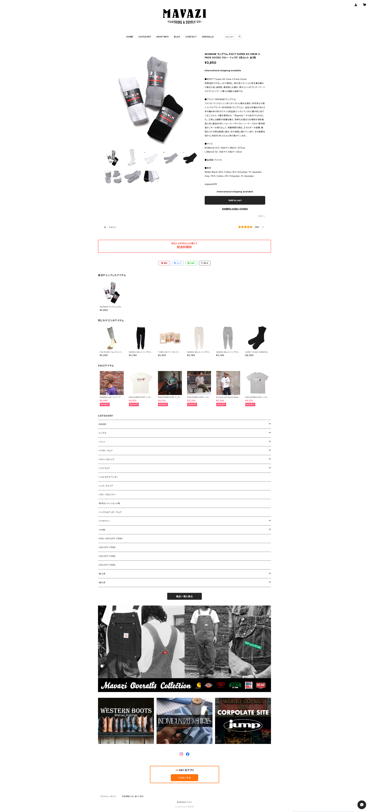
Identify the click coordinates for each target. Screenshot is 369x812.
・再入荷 (102, 582)
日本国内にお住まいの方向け (235, 209)
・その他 (101, 529)
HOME (129, 36)
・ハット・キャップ (105, 486)
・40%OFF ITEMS (107, 547)
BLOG (177, 36)
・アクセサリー (104, 521)
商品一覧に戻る (184, 596)
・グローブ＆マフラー (107, 494)
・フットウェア (104, 468)
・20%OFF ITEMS (106, 565)
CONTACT (191, 36)
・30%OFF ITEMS (106, 556)
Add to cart (235, 200)
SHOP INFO (162, 36)
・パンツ (101, 442)
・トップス (102, 433)
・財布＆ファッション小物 (109, 503)
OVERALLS (208, 36)
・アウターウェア (105, 450)
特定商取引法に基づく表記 (133, 796)
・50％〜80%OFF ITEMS (110, 538)
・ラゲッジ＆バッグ (106, 459)
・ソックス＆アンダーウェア (110, 512)
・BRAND (102, 424)
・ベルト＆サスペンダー (108, 477)
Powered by (181, 807)
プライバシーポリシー (108, 796)
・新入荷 (102, 573)
